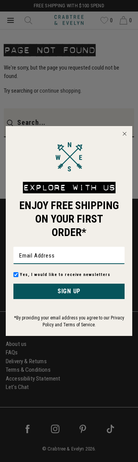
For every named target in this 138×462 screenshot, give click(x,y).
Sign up (69, 291)
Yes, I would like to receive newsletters (65, 274)
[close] (124, 134)
